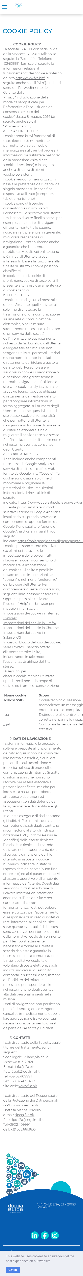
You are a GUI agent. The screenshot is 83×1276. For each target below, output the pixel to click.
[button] (52, 1261)
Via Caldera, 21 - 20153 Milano (56, 1206)
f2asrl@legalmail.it (25, 1071)
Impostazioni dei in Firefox (29, 623)
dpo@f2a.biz (24, 1115)
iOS (18, 637)
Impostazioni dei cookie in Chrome (31, 628)
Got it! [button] (12, 1269)
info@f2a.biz (24, 1067)
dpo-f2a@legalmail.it (27, 1120)
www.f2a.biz (28, 1086)
